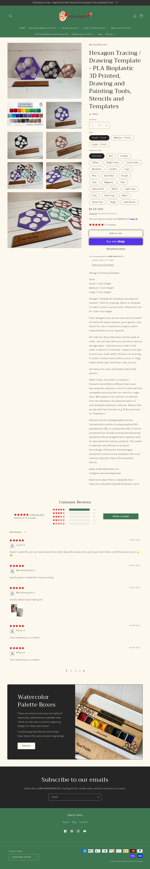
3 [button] (76, 671)
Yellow (95, 162)
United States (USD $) (21, 857)
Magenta (108, 182)
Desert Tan (97, 202)
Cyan (127, 169)
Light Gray (130, 189)
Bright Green (112, 162)
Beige (113, 202)
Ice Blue (113, 169)
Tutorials (83, 822)
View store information (103, 265)
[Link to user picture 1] (17, 611)
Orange (124, 156)
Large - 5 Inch (99, 144)
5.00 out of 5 (37, 514)
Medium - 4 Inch (122, 138)
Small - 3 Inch (99, 138)
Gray (94, 195)
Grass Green (133, 162)
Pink (123, 182)
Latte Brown (129, 202)
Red (111, 156)
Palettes (26, 746)
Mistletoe (96, 169)
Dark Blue (109, 176)
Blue (94, 176)
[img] (17, 540)
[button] (10, 16)
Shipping (93, 214)
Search (66, 822)
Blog (74, 822)
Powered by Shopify (135, 861)
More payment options (115, 249)
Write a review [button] (121, 516)
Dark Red (96, 156)
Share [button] (95, 114)
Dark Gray (109, 195)
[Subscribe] (98, 797)
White (115, 189)
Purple (124, 176)
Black (124, 195)
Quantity (93, 119)
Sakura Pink (98, 189)
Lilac (94, 182)
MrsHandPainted (122, 861)
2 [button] (71, 671)
